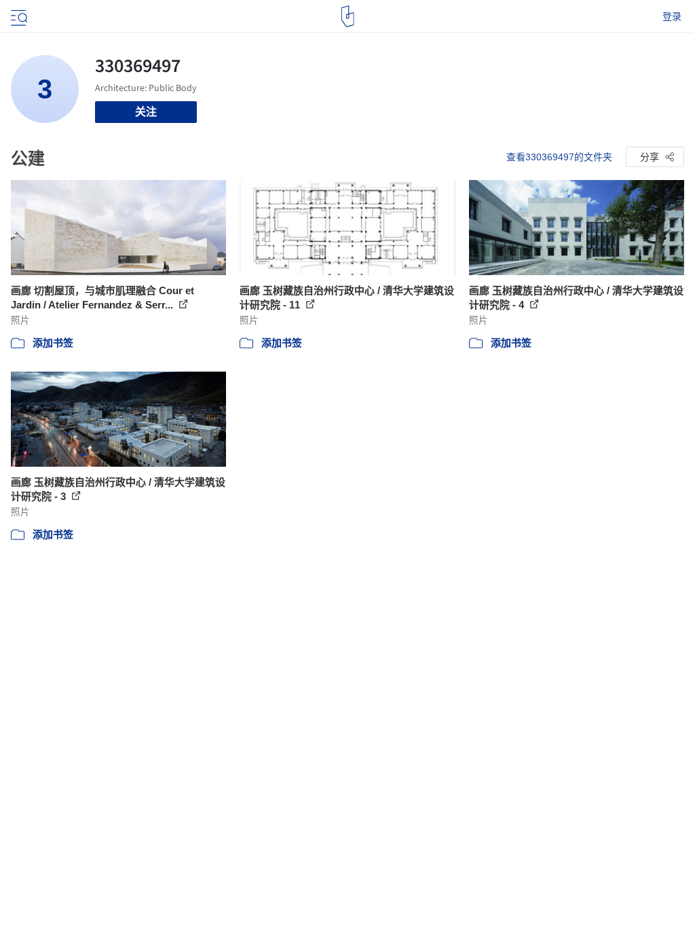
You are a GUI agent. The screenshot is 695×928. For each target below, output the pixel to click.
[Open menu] (17, 16)
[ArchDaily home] (347, 16)
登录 (671, 16)
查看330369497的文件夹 (559, 157)
